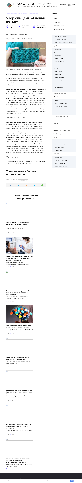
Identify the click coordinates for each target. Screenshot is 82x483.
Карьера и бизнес (59, 29)
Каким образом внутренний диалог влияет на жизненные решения (19, 326)
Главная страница (11, 13)
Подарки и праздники (60, 120)
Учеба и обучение (59, 134)
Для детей (57, 68)
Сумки (55, 52)
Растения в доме (59, 147)
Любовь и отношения (61, 106)
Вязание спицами (60, 64)
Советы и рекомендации (61, 130)
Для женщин (58, 71)
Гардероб (56, 22)
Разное (55, 123)
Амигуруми (58, 55)
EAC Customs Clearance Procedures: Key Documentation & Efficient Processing (18, 426)
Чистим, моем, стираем (61, 166)
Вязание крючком (60, 61)
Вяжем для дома (59, 58)
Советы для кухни (60, 163)
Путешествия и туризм (61, 144)
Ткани (56, 84)
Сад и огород (58, 150)
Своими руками (58, 127)
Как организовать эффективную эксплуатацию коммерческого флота (17, 224)
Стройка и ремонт (60, 113)
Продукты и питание (60, 39)
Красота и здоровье (60, 33)
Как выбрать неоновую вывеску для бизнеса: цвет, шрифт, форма (19, 358)
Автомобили (58, 141)
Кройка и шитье (58, 46)
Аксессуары (58, 49)
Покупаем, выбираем (61, 160)
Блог (19, 13)
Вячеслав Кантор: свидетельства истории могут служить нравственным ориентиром (18, 460)
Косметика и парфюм (61, 36)
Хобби (55, 137)
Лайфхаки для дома (59, 93)
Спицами (56, 90)
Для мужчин (58, 74)
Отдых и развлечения (60, 116)
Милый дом (57, 97)
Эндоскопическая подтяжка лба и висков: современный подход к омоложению (18, 292)
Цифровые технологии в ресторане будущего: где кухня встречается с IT (19, 392)
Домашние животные (61, 103)
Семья (56, 109)
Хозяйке (56, 153)
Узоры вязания (59, 87)
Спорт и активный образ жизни (63, 42)
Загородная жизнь (59, 25)
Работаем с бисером (60, 80)
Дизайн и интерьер (60, 100)
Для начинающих (59, 77)
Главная (63, 4)
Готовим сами (58, 157)
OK (72, 480)
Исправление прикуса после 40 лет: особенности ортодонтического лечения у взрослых (19, 258)
